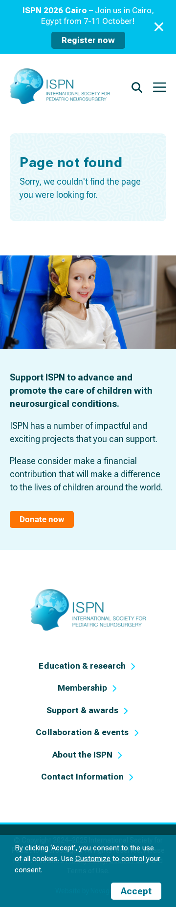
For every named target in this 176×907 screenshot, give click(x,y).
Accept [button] (136, 891)
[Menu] (159, 86)
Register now (88, 40)
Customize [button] (92, 858)
